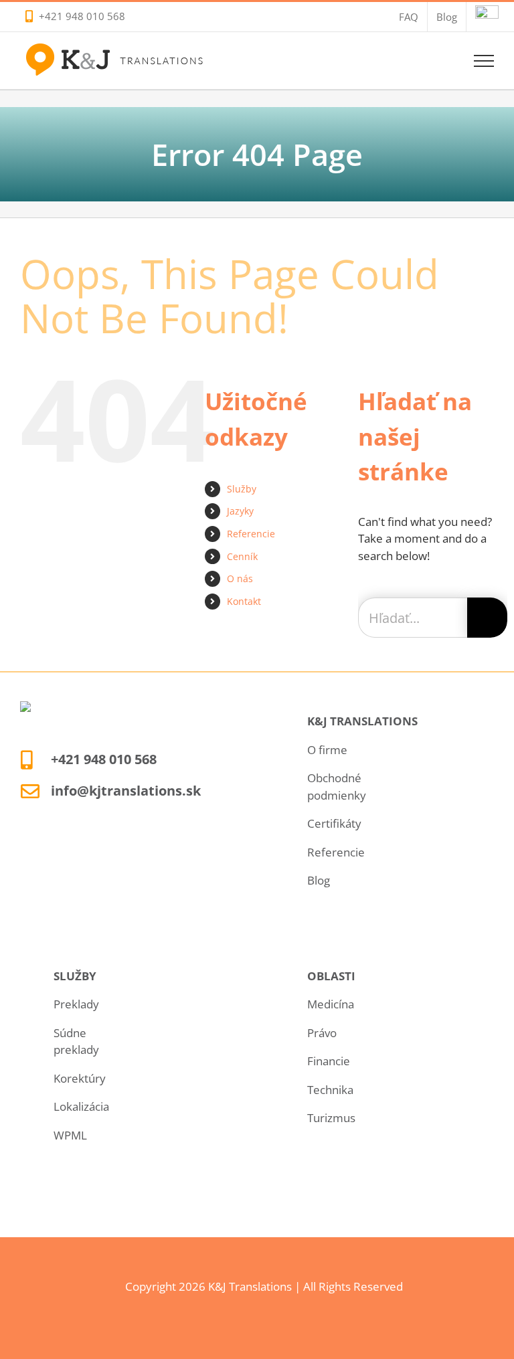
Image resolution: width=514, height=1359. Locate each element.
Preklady (76, 1004)
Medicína (330, 1004)
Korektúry (80, 1078)
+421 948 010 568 (82, 16)
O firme (327, 749)
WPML (70, 1135)
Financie (328, 1061)
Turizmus (331, 1117)
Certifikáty (334, 823)
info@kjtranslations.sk (126, 791)
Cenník (242, 556)
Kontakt (244, 601)
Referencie (251, 533)
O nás (240, 578)
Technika (330, 1089)
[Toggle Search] (437, 60)
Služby (241, 488)
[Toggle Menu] (484, 61)
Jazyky (240, 511)
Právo (322, 1032)
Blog (318, 880)
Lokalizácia (81, 1106)
